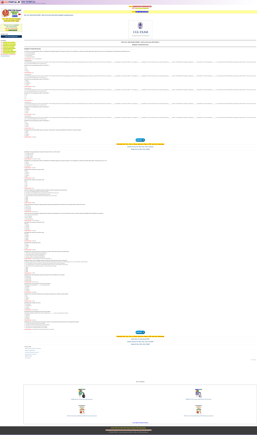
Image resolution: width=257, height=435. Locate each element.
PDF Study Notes (140, 428)
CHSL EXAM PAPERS (11, 26)
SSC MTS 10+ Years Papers (9, 45)
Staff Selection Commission (31, 354)
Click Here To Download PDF (140, 339)
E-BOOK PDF (146, 8)
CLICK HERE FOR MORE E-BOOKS (140, 422)
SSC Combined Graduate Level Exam (33, 348)
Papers (128, 428)
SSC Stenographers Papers (9, 48)
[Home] (11, 3)
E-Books (133, 428)
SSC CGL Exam (138, 8)
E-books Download (5, 56)
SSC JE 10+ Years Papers (8, 47)
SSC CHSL (123, 428)
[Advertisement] (140, 371)
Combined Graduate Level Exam (32, 352)
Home (112, 428)
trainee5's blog (253, 359)
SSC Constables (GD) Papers (9, 51)
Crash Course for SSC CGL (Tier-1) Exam (140, 146)
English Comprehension (30, 350)
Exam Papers (28, 357)
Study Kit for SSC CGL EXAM (140, 149)
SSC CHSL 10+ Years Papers (9, 44)
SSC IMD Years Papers (8, 50)
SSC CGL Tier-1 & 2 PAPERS (11, 25)
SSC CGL (117, 428)
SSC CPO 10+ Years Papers (9, 53)
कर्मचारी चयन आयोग (28, 356)
